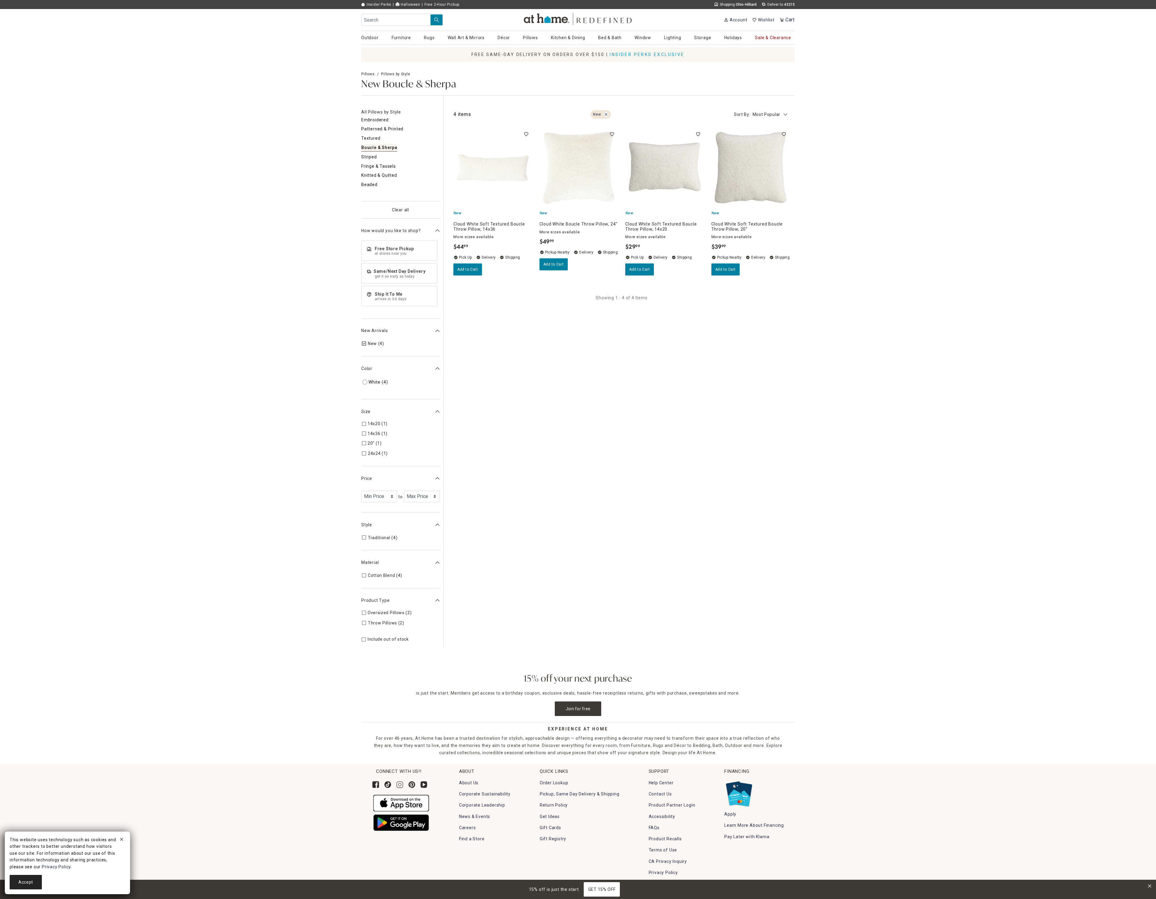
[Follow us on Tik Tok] (388, 785)
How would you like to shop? (391, 230)
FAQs (654, 827)
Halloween (409, 4)
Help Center (661, 782)
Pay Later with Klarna (746, 836)
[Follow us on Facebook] (376, 785)
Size (366, 411)
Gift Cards (550, 827)
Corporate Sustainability (485, 794)
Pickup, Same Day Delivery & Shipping (580, 794)
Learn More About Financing (754, 825)
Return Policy (554, 805)
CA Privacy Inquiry (668, 861)
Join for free (578, 708)
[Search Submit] (436, 19)
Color (366, 368)
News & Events (474, 816)
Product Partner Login (672, 805)
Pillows (368, 74)
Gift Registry (553, 838)
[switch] (526, 134)
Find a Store (472, 838)
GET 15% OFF (602, 889)
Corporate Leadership (482, 805)
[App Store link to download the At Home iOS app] (401, 802)
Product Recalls (665, 838)
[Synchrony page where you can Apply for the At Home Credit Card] (738, 792)
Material (370, 562)
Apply (730, 814)
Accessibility (662, 816)
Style (366, 524)
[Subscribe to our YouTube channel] (424, 785)
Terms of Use (663, 850)
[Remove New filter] (606, 114)
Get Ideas (550, 816)
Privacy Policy (663, 872)
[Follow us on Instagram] (400, 785)
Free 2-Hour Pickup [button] (441, 4)
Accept (25, 882)
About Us (468, 782)
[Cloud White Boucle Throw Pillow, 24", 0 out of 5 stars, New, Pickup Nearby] (578, 167)
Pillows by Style (395, 74)
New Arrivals (374, 330)
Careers (467, 827)
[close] (121, 840)
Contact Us (660, 794)
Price (366, 478)
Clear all (400, 209)
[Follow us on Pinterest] (412, 785)
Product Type (375, 600)
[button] (578, 18)
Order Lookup (554, 782)
